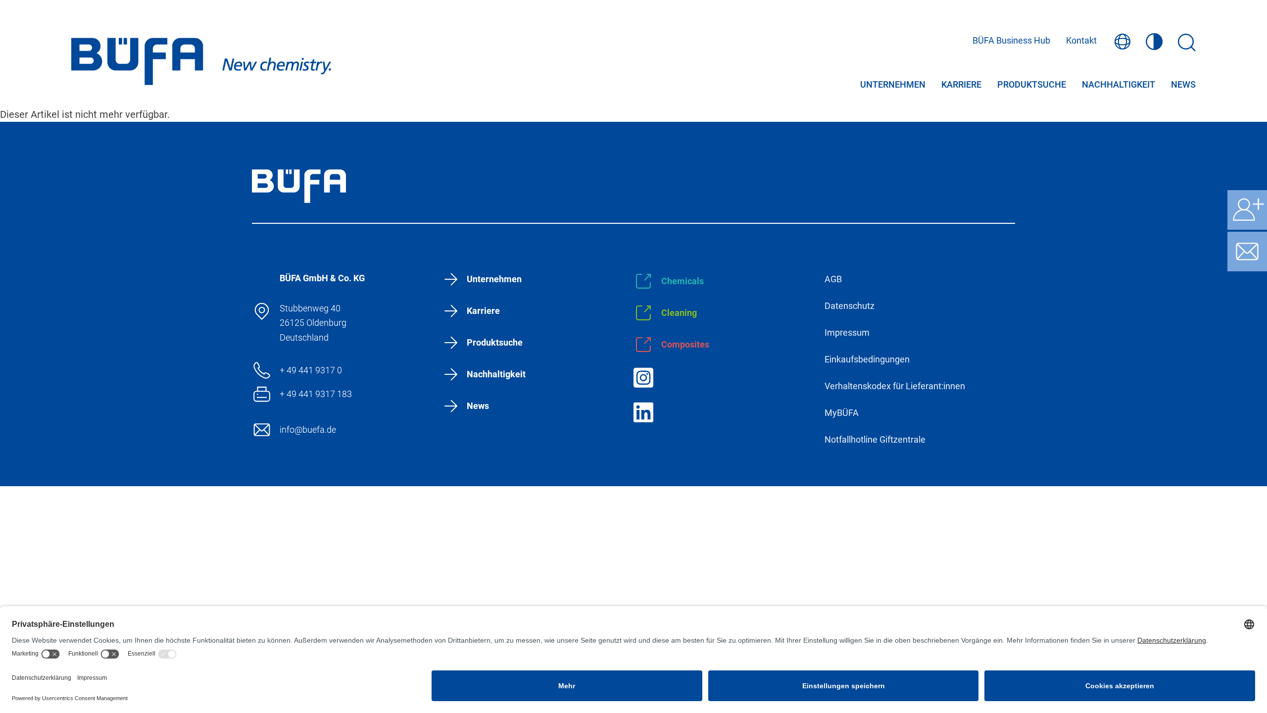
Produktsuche (1031, 85)
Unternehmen (893, 85)
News (1183, 85)
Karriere (961, 85)
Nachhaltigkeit (1118, 85)
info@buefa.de (308, 429)
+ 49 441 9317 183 (316, 394)
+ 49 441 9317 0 (311, 370)
